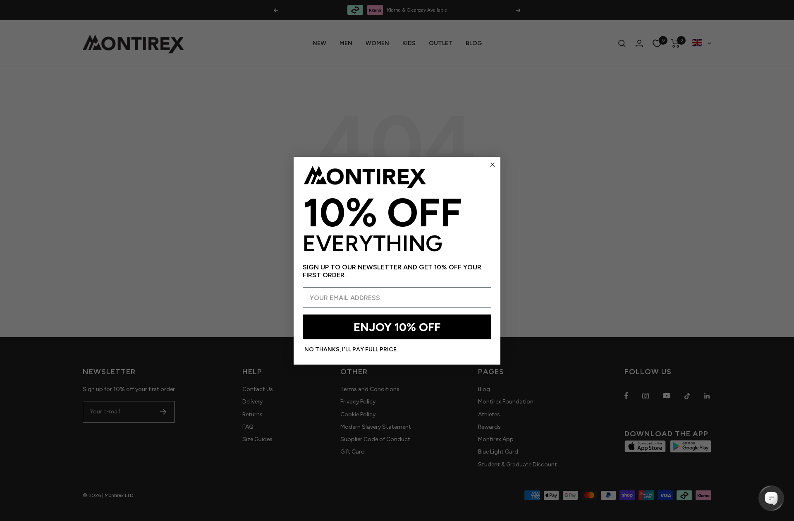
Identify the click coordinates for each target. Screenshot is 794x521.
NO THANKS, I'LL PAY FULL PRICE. (351, 349)
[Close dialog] (492, 164)
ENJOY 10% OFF (397, 327)
